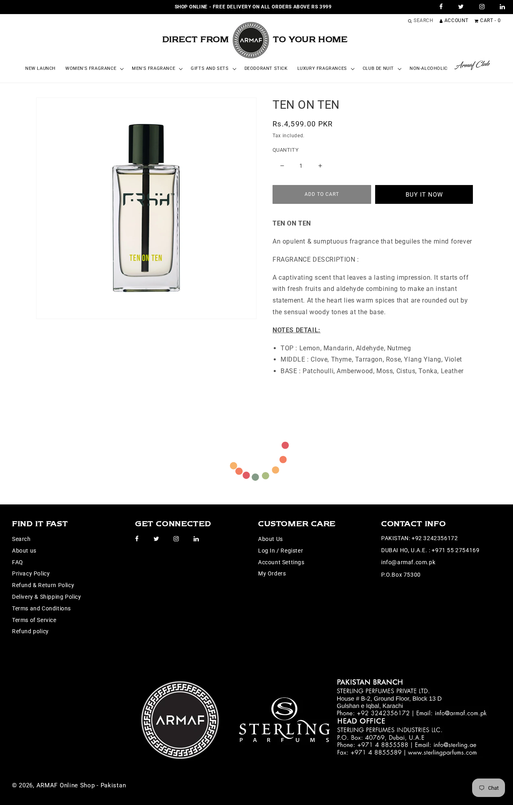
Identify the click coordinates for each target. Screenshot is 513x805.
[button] (94, 68)
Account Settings (281, 562)
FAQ (17, 562)
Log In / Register (280, 550)
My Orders (272, 573)
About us (24, 550)
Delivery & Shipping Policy (46, 597)
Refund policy (30, 631)
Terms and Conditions (41, 608)
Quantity (286, 150)
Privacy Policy (31, 573)
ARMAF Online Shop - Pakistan (81, 785)
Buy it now (424, 194)
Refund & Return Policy (43, 585)
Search (21, 539)
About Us (270, 539)
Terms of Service (34, 620)
